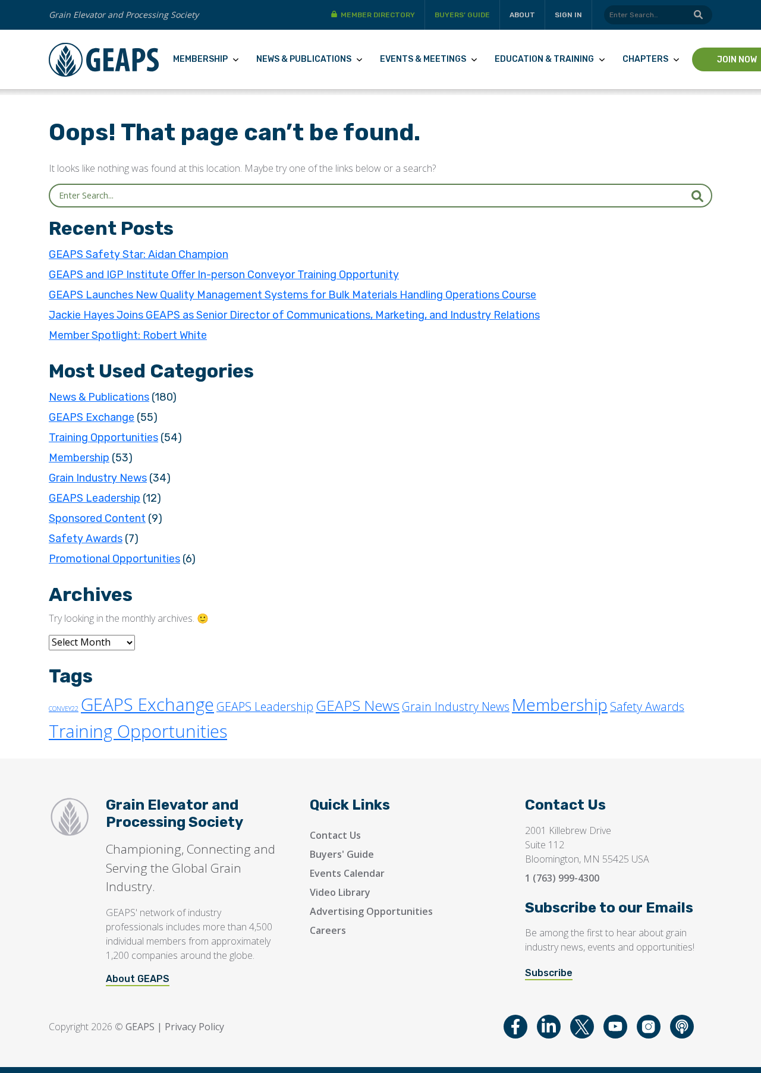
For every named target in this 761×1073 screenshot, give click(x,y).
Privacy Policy (194, 1026)
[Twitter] (582, 1027)
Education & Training (544, 59)
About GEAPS (137, 978)
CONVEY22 (63, 708)
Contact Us (335, 835)
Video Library (340, 892)
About (522, 15)
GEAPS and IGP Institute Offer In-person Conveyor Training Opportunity (224, 274)
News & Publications (303, 59)
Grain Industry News (98, 477)
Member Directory (378, 15)
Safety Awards (85, 538)
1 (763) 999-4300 (562, 878)
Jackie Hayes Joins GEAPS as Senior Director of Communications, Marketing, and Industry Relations (294, 315)
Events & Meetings (423, 59)
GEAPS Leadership (94, 498)
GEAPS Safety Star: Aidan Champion (138, 254)
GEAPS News (358, 705)
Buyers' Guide (342, 854)
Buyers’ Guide (462, 15)
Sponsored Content (97, 518)
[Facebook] (515, 1027)
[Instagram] (649, 1027)
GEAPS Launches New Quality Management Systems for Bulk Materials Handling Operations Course (292, 294)
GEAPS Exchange (91, 417)
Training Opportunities (103, 437)
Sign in (568, 15)
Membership (200, 59)
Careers (328, 930)
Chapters (645, 59)
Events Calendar (347, 873)
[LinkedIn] (549, 1027)
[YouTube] (615, 1027)
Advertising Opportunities (371, 911)
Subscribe (549, 972)
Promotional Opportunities (114, 558)
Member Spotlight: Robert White (128, 335)
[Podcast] (682, 1027)
